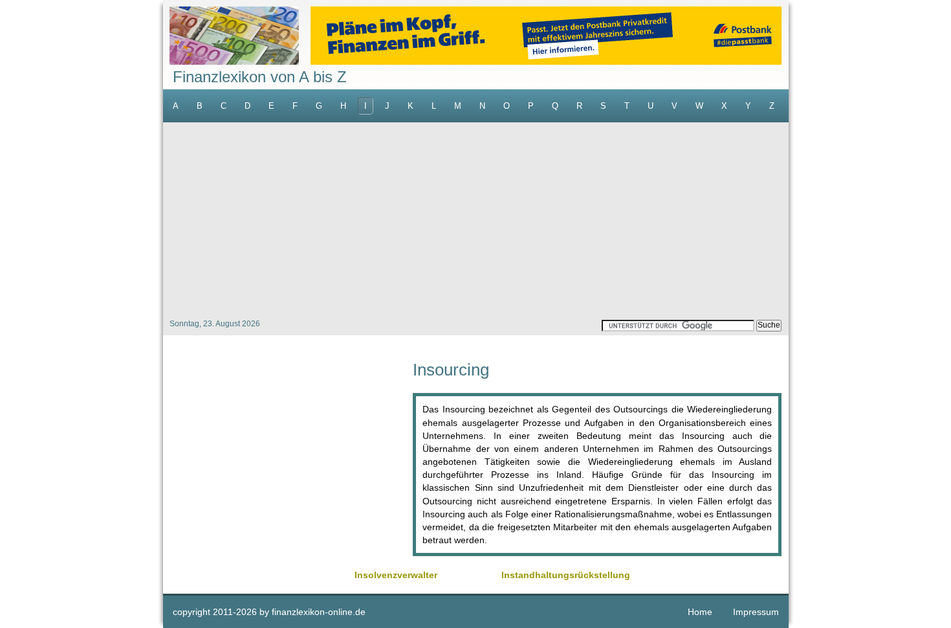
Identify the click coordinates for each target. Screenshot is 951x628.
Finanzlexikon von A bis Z (260, 76)
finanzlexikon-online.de (319, 612)
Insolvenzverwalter (396, 575)
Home (700, 612)
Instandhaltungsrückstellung (565, 575)
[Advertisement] (476, 219)
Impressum (756, 612)
